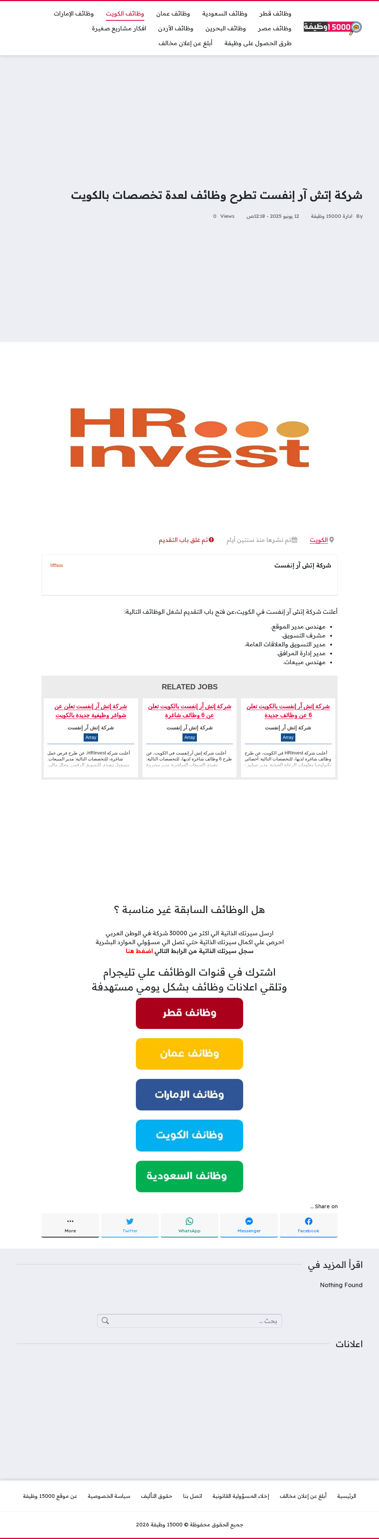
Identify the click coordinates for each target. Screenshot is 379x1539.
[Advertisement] (189, 116)
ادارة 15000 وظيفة (331, 216)
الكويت (319, 539)
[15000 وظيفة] (333, 28)
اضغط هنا (139, 951)
